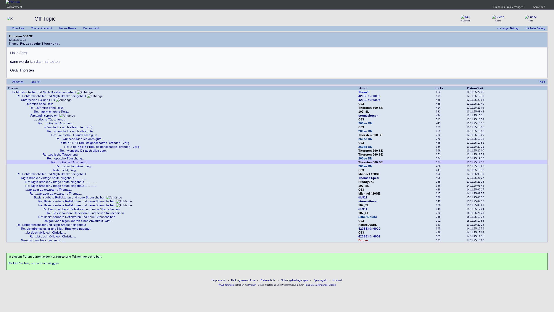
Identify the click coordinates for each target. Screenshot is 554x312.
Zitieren (36, 81)
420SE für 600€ (369, 96)
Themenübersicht (41, 28)
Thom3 (363, 92)
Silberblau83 (367, 217)
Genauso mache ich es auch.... (42, 240)
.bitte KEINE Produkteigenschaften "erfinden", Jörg (94, 143)
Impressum (219, 280)
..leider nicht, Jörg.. (64, 170)
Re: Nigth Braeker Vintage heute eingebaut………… (60, 182)
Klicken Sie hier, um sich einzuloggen (33, 263)
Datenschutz (268, 280)
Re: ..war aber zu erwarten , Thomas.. (56, 193)
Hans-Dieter (310, 285)
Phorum (252, 285)
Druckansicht (91, 28)
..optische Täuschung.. (49, 119)
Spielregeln (320, 280)
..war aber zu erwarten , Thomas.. (48, 189)
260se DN (365, 123)
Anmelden (539, 7)
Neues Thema (67, 28)
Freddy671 (366, 182)
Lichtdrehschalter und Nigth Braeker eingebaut (44, 92)
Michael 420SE (369, 174)
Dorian (363, 240)
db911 (362, 197)
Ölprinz (332, 285)
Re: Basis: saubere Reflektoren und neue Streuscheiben (76, 201)
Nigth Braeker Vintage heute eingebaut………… (53, 178)
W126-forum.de (226, 285)
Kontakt (337, 280)
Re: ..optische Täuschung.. (56, 123)
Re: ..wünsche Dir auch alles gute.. (71, 131)
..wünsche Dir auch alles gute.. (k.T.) (67, 127)
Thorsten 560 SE (21, 36)
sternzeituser (368, 115)
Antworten (18, 81)
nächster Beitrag (535, 28)
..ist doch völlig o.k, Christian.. (45, 232)
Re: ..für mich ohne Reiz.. (47, 107)
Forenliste (18, 28)
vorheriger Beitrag (508, 28)
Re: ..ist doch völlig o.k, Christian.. (53, 236)
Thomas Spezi (368, 178)
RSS (542, 81)
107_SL (363, 111)
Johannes (322, 285)
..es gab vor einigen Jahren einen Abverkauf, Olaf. (77, 221)
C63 (361, 104)
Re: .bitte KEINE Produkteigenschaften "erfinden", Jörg (101, 146)
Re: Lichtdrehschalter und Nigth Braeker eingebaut (51, 96)
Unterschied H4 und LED (38, 100)
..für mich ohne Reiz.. (40, 104)
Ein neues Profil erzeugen (508, 7)
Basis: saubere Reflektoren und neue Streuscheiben (69, 197)
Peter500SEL (367, 224)
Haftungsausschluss (243, 280)
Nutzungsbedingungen (294, 280)
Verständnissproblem (44, 115)
